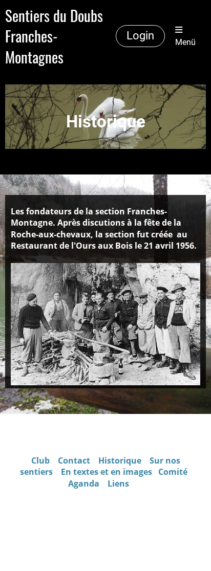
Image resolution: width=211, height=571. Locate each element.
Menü (185, 42)
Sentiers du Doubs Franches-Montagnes (54, 36)
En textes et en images (106, 471)
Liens (118, 483)
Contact (75, 460)
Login (140, 35)
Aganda (83, 483)
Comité (173, 471)
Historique (119, 460)
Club (40, 460)
